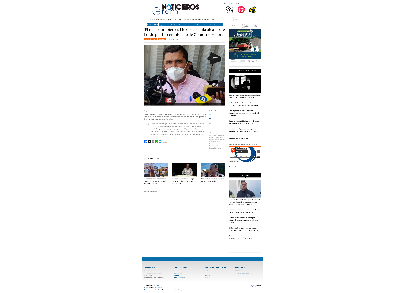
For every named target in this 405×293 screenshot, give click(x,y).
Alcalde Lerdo (219, 137)
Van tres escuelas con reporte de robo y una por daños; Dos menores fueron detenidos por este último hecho (244, 202)
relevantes (162, 39)
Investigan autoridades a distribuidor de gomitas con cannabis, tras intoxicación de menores (244, 113)
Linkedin (207, 277)
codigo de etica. (157, 287)
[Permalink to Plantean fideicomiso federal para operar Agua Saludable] (213, 170)
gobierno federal (214, 140)
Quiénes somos (178, 271)
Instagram (207, 275)
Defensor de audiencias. (150, 290)
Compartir (165, 142)
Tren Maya (217, 148)
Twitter (213, 115)
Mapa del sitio (178, 273)
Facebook (214, 119)
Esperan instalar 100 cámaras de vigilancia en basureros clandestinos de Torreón (181, 19)
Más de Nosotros (253, 259)
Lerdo (154, 39)
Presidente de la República (214, 145)
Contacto (177, 275)
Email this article (216, 123)
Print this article (215, 127)
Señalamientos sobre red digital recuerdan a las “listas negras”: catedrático (183, 181)
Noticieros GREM (175, 9)
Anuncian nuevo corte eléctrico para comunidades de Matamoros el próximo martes (243, 220)
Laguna (147, 39)
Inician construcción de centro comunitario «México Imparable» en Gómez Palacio (156, 181)
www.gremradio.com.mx (242, 273)
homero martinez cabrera (216, 141)
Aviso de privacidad (179, 277)
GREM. (157, 285)
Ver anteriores (233, 167)
